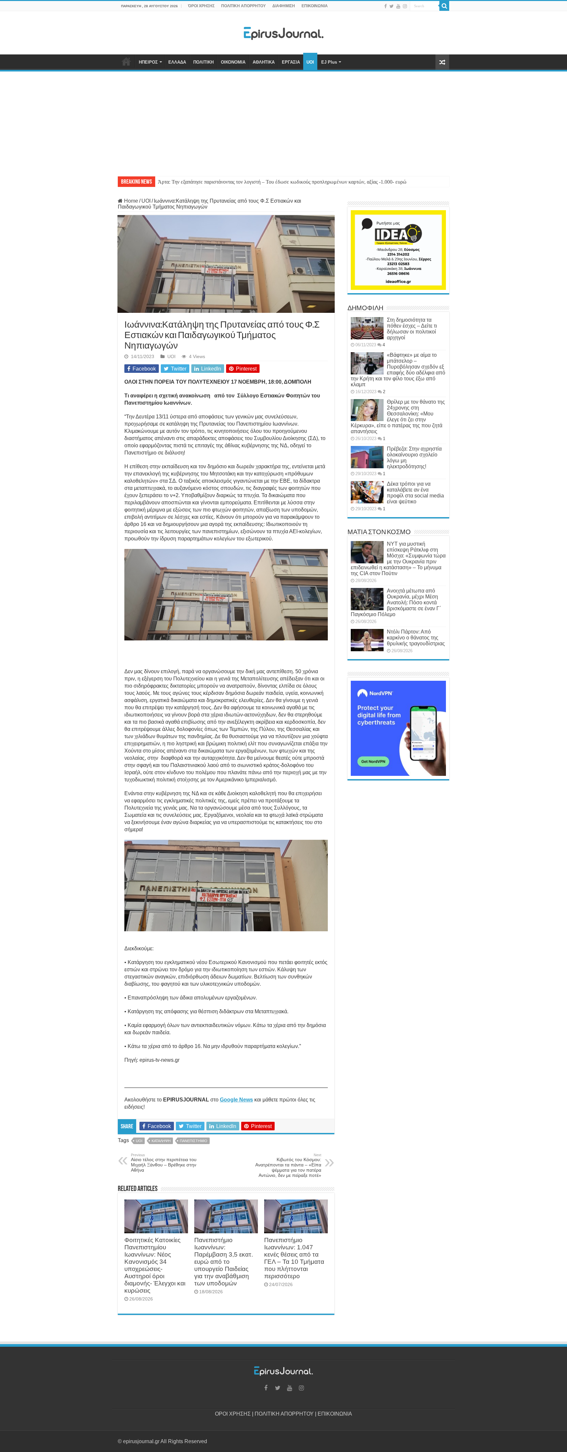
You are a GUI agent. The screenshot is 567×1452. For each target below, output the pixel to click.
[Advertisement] (283, 121)
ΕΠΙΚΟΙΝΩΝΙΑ (315, 6)
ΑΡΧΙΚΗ (126, 61)
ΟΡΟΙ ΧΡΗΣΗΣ (233, 1414)
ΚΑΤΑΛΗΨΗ (161, 1141)
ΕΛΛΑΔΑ (177, 62)
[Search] (444, 6)
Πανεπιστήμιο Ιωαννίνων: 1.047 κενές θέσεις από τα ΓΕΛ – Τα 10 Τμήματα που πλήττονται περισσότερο (294, 1258)
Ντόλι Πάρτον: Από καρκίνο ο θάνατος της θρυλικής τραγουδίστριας (416, 637)
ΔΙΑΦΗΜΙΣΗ (283, 6)
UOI (310, 62)
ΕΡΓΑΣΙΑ (291, 62)
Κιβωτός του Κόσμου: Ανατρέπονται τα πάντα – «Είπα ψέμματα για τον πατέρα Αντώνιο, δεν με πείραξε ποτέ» (288, 1165)
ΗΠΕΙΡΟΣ (148, 62)
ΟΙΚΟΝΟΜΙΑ (233, 62)
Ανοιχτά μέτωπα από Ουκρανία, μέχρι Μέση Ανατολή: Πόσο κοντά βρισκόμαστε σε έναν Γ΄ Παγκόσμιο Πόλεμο (396, 602)
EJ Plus (329, 62)
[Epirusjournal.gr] (283, 31)
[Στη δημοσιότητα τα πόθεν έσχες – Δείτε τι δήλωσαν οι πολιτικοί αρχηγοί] (367, 328)
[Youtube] (398, 6)
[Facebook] (386, 6)
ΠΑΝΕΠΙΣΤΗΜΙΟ (193, 1141)
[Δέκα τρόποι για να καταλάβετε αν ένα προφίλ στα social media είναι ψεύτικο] (367, 492)
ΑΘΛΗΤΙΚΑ (264, 62)
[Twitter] (391, 6)
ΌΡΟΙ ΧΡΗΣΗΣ (201, 6)
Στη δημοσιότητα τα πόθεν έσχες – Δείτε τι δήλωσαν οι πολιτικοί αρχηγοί (412, 328)
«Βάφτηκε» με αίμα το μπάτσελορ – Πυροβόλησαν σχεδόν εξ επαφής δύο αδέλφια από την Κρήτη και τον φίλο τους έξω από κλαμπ (398, 369)
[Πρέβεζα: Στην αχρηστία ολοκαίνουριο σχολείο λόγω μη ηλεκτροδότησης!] (367, 457)
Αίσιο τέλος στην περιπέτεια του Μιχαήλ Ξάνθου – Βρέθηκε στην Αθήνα (164, 1163)
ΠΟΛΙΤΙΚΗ (203, 62)
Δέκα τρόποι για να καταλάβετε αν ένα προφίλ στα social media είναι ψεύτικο (415, 492)
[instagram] (405, 6)
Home (130, 201)
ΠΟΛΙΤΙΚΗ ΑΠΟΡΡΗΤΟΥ (243, 6)
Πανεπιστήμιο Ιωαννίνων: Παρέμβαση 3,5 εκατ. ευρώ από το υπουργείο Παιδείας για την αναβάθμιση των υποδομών (223, 1262)
